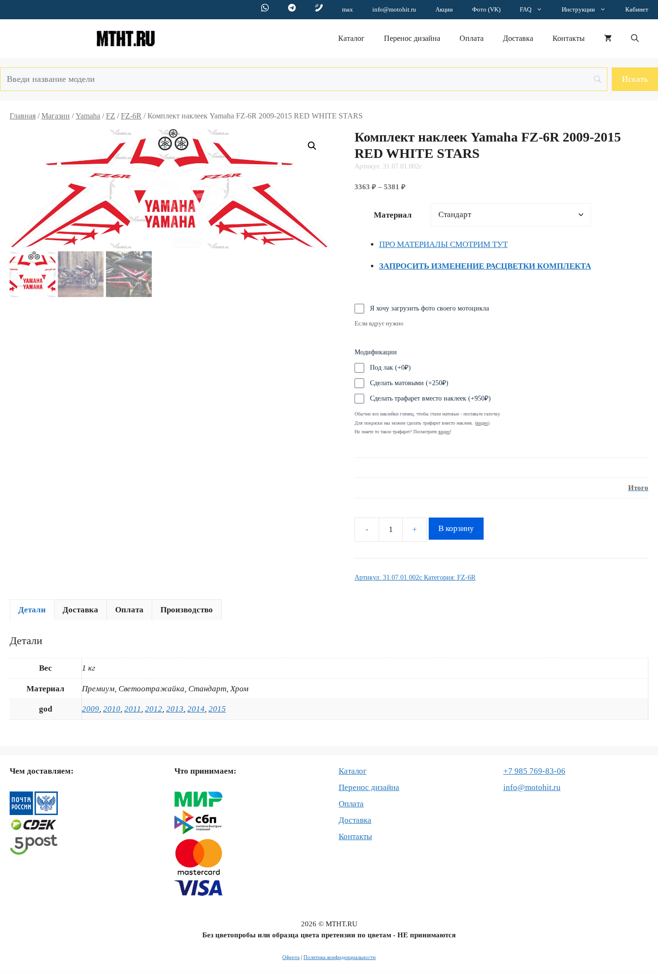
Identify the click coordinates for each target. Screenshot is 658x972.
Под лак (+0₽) (390, 367)
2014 (196, 708)
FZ (110, 116)
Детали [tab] (32, 609)
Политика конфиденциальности (339, 957)
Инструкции (578, 9)
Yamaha (88, 116)
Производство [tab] (186, 609)
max (347, 9)
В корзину (456, 528)
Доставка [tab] (80, 609)
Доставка (518, 38)
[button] (634, 38)
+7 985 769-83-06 (534, 771)
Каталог (351, 38)
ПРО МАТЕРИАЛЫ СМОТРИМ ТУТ (443, 244)
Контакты (569, 38)
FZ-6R (131, 116)
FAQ (525, 9)
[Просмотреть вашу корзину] (607, 38)
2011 (132, 708)
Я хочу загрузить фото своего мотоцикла (429, 308)
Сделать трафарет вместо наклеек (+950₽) (430, 398)
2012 (153, 708)
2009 (90, 708)
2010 (111, 708)
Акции (444, 9)
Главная (23, 116)
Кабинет (636, 9)
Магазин (55, 116)
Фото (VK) (486, 9)
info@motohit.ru (394, 9)
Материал (393, 215)
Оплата (472, 38)
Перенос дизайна (412, 38)
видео (444, 431)
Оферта (291, 957)
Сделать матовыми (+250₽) (409, 383)
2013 (175, 708)
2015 (217, 708)
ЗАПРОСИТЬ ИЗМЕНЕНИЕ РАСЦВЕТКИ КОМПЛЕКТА (485, 266)
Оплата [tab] (129, 609)
